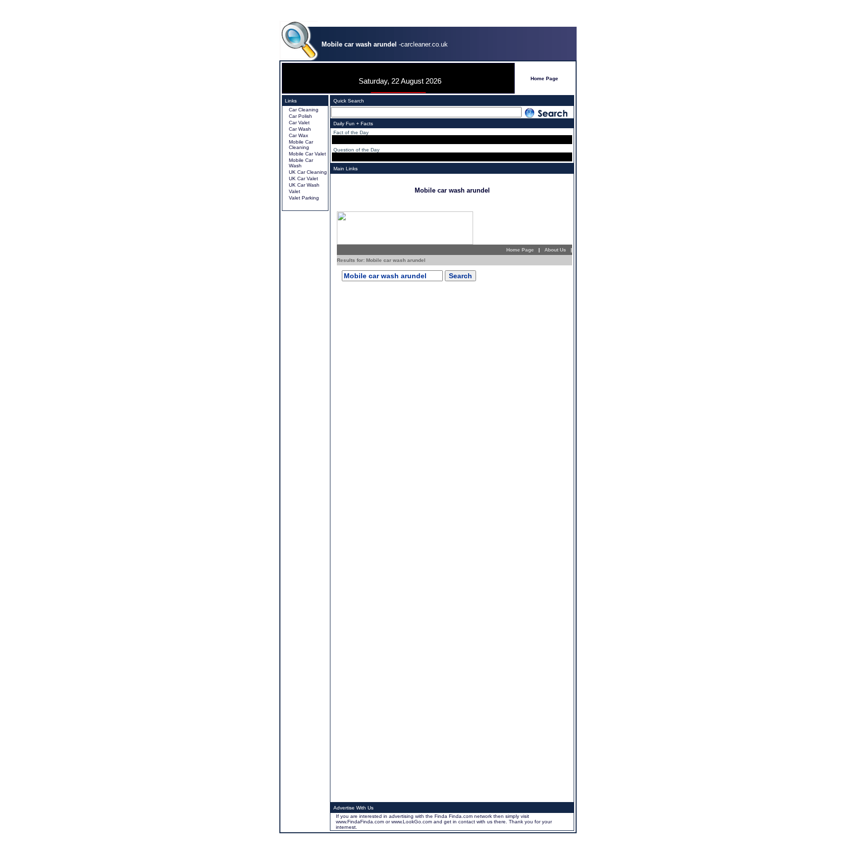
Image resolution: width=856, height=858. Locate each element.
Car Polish (300, 116)
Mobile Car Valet (307, 153)
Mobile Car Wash (301, 162)
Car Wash (300, 129)
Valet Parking (304, 198)
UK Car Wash (304, 185)
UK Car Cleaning (308, 172)
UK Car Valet (303, 178)
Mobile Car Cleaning (301, 144)
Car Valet (299, 122)
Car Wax (298, 135)
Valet (294, 191)
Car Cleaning (304, 109)
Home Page (544, 78)
